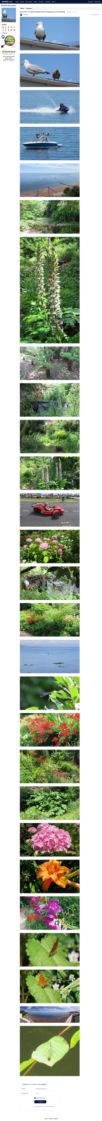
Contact (55, 1118)
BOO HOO (25, 14)
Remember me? (40, 1098)
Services (41, 1)
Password (25, 1094)
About (22, 8)
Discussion (29, 1)
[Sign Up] (97, 1)
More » (54, 1)
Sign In (41, 1102)
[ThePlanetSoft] (14, 27)
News (17, 1)
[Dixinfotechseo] (5, 30)
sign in (29, 1084)
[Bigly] (8, 41)
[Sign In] (90, 1)
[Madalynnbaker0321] (14, 30)
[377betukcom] (11, 30)
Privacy (50, 1118)
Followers (29, 8)
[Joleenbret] (11, 27)
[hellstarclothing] (3, 27)
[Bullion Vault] (8, 55)
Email (23, 1089)
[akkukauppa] (8, 30)
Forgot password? (49, 1106)
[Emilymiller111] (8, 27)
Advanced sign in (39, 1106)
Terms (46, 1118)
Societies (48, 1)
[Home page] (9, 15)
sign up (36, 1084)
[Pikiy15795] (3, 30)
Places (35, 1)
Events (22, 1)
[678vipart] (5, 27)
